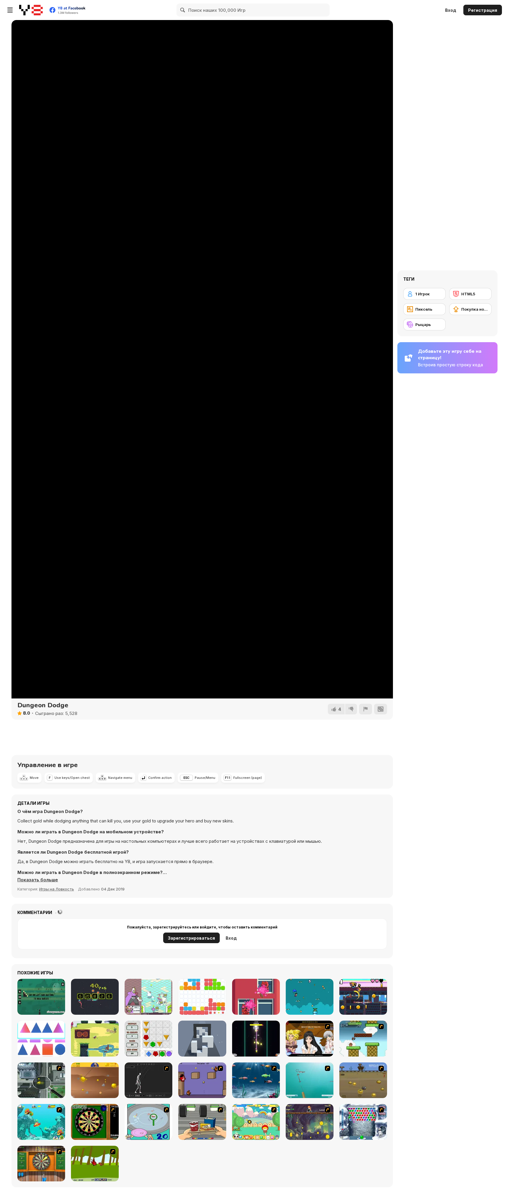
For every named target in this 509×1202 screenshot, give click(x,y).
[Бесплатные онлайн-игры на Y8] (31, 10)
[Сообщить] (365, 709)
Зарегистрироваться (191, 938)
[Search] (182, 10)
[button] (37, 880)
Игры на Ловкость (56, 889)
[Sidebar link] (10, 10)
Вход (450, 10)
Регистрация (482, 10)
